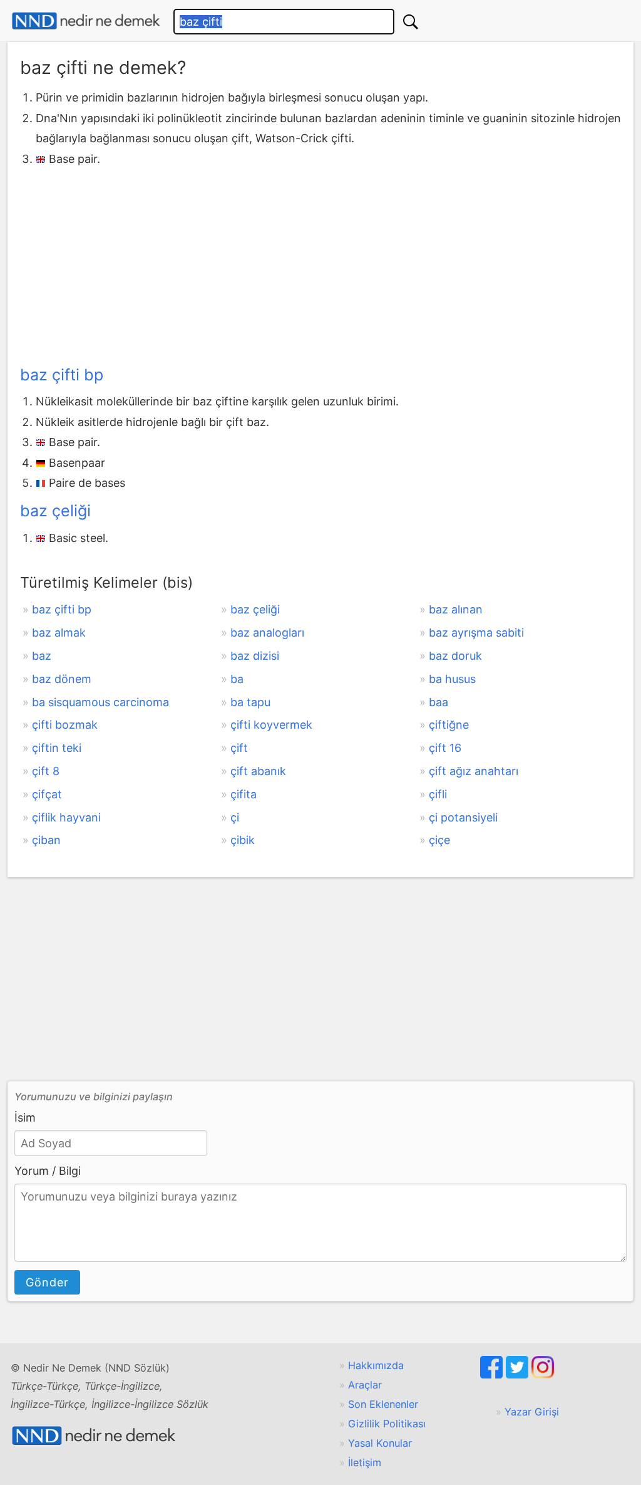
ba (237, 678)
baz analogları (267, 632)
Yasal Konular (380, 1443)
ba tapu (250, 702)
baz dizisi (254, 655)
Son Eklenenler (383, 1404)
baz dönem (61, 678)
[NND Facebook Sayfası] (493, 1374)
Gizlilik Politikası (387, 1423)
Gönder (47, 1282)
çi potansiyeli (463, 817)
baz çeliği (55, 510)
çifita (243, 794)
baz (41, 655)
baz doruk (455, 655)
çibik (242, 840)
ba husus (452, 678)
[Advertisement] (320, 263)
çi (234, 817)
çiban (46, 840)
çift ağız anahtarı (473, 771)
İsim (25, 1117)
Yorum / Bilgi (47, 1170)
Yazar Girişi (532, 1411)
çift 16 (445, 747)
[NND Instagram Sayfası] (542, 1374)
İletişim (364, 1462)
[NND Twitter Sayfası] (518, 1374)
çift (239, 747)
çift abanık (258, 771)
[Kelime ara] (410, 21)
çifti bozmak (65, 724)
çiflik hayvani (66, 817)
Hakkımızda (376, 1365)
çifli (438, 794)
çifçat (47, 794)
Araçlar (365, 1384)
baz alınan (456, 609)
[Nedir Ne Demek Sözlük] (86, 21)
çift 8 (45, 771)
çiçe (439, 840)
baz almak (59, 632)
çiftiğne (449, 724)
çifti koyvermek (271, 724)
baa (438, 702)
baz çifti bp (61, 374)
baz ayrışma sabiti (476, 632)
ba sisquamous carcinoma (100, 702)
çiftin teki (56, 747)
